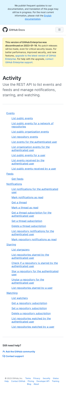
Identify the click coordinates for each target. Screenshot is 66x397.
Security (46, 378)
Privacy (36, 378)
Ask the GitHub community (20, 351)
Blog (29, 384)
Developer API (43, 381)
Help (6, 381)
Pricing (31, 381)
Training (55, 381)
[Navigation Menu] (59, 29)
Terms (28, 378)
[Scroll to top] (59, 390)
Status (56, 378)
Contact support (15, 356)
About (36, 384)
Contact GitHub (18, 381)
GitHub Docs (17, 29)
